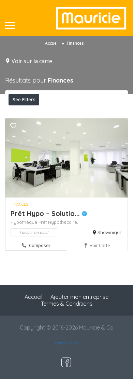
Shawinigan (110, 232)
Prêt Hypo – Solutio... (46, 213)
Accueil (52, 43)
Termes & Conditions (66, 303)
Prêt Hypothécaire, (58, 222)
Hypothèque (25, 222)
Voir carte (99, 245)
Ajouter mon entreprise (79, 296)
